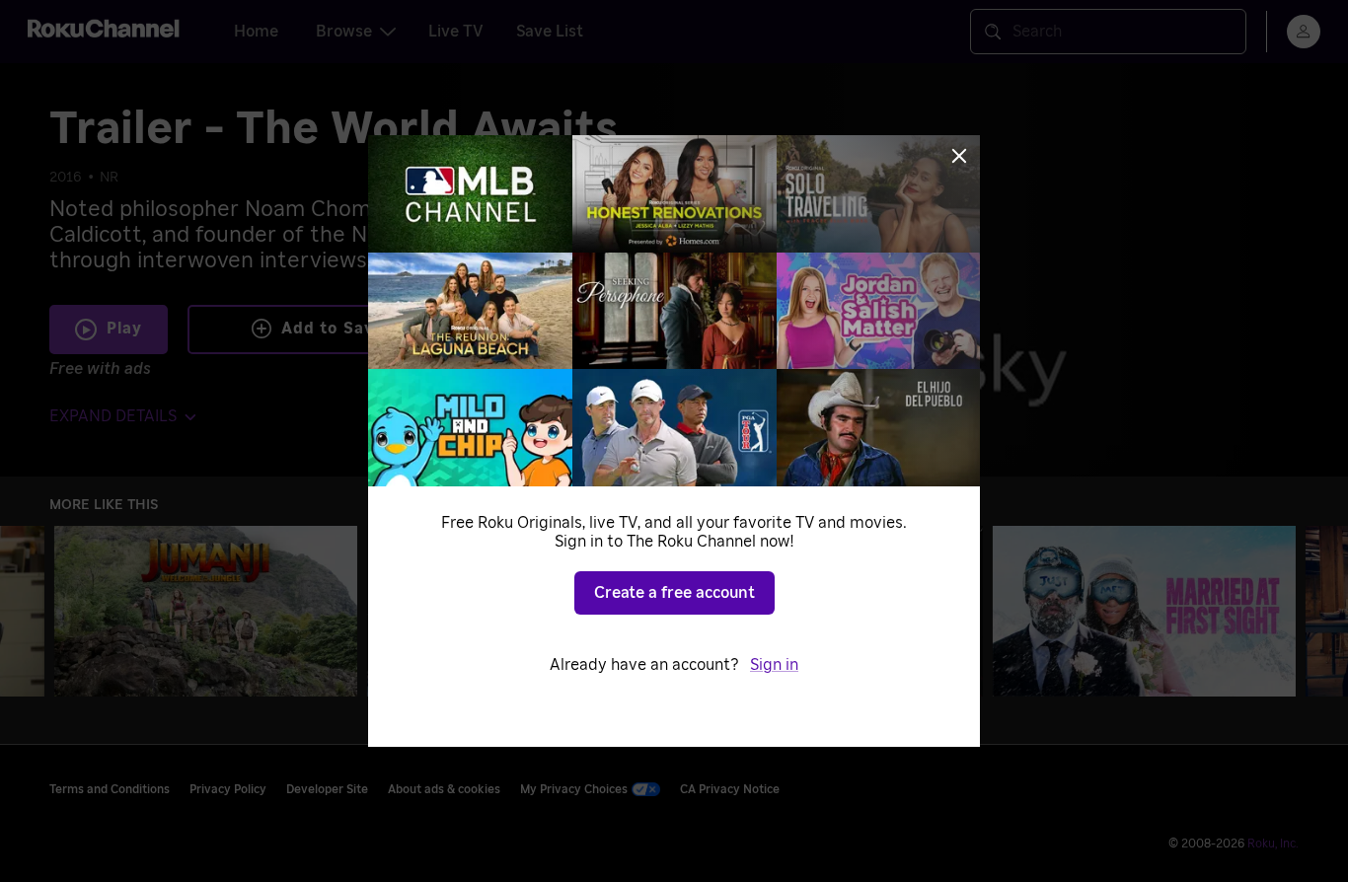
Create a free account (674, 593)
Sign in (774, 665)
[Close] (959, 156)
